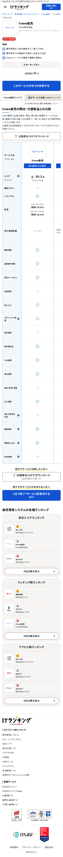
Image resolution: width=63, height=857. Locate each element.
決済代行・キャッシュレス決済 (15, 775)
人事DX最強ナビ (10, 804)
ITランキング (7, 14)
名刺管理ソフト (9, 770)
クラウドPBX (8, 752)
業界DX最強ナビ (10, 800)
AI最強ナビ (7, 795)
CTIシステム (8, 766)
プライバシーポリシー (31, 847)
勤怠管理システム (10, 735)
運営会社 (49, 847)
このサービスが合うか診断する (31, 86)
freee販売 (45, 14)
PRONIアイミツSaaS (12, 791)
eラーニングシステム (11, 739)
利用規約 (14, 847)
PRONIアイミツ (9, 786)
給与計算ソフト (9, 748)
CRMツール (7, 761)
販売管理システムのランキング (27, 14)
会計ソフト (7, 743)
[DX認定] (23, 834)
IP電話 (5, 757)
